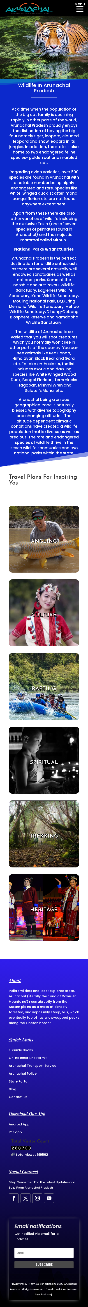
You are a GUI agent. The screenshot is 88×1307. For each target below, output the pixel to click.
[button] (78, 8)
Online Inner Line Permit (28, 1058)
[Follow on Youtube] (49, 1198)
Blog (12, 1089)
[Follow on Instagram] (37, 1198)
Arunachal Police (23, 1073)
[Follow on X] (25, 1198)
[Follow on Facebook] (14, 1198)
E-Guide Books (21, 1050)
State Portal (18, 1081)
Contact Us (18, 1097)
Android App (19, 1124)
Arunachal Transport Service (32, 1065)
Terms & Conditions (41, 1284)
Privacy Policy (19, 1284)
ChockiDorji (46, 1294)
